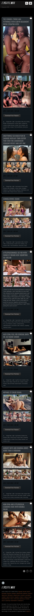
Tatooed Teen (13, 563)
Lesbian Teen (18, 125)
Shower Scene (13, 191)
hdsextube (16, 598)
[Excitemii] (8, 3)
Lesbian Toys (6, 561)
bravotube (4, 593)
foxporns (9, 593)
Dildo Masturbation (25, 321)
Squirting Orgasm (7, 327)
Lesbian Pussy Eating (16, 439)
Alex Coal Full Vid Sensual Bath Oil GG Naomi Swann (16, 335)
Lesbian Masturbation (19, 559)
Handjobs (24, 188)
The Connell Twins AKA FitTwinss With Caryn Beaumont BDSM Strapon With (16, 22)
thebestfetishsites (6, 598)
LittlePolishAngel (7, 325)
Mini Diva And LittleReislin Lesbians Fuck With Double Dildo (14, 507)
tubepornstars (17, 595)
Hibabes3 (5, 190)
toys (25, 563)
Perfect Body (23, 561)
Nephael (23, 439)
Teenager (22, 563)
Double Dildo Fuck (26, 556)
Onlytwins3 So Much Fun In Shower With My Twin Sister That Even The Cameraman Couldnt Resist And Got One (14, 139)
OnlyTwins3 (23, 190)
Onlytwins (18, 190)
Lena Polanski (8, 323)
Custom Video (18, 123)
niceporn (23, 595)
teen (18, 563)
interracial (20, 495)
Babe (7, 554)
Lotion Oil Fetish (10, 383)
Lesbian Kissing (10, 125)
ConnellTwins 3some (11, 198)
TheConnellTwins (18, 127)
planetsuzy (22, 598)
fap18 (28, 591)
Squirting (27, 325)
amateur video (20, 121)
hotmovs (12, 597)
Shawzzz (22, 325)
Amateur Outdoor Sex (22, 435)
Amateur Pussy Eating (22, 186)
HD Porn (15, 557)
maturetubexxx (14, 600)
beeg (29, 597)
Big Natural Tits (17, 554)
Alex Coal (19, 379)
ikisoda (24, 591)
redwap (26, 597)
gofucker (25, 593)
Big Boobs (11, 554)
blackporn (20, 600)
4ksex (12, 598)
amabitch (4, 597)
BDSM (4, 123)
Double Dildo (18, 556)
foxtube (27, 598)
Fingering (25, 437)
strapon (12, 127)
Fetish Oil (15, 381)
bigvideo (17, 597)
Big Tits (23, 554)
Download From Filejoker (12, 115)
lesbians (23, 125)
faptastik (20, 591)
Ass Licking (26, 121)
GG (4, 323)
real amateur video (15, 325)
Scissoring (25, 497)
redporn (21, 597)
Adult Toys (19, 552)
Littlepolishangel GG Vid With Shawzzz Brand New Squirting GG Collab (15, 255)
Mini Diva (18, 561)
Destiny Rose (17, 321)
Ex (6, 121)
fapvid (8, 597)
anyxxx (30, 593)
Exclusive (5, 557)
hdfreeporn (10, 595)
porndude (28, 595)
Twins (4, 128)
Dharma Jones (13, 495)
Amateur (24, 552)
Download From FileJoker (12, 180)
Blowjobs (12, 188)
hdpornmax (4, 595)
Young (9, 565)
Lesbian (14, 323)
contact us (28, 611)
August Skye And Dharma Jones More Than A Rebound (15, 449)
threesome (25, 127)
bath (4, 381)
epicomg (8, 600)
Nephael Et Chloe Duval (12, 392)
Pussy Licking (10, 497)
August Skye (27, 493)
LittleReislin (12, 561)
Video (10, 121)
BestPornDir (19, 593)
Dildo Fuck (12, 556)
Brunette (28, 554)
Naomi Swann (18, 383)
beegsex (14, 593)
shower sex (20, 191)
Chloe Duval (13, 437)
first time (10, 557)
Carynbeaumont (10, 123)
